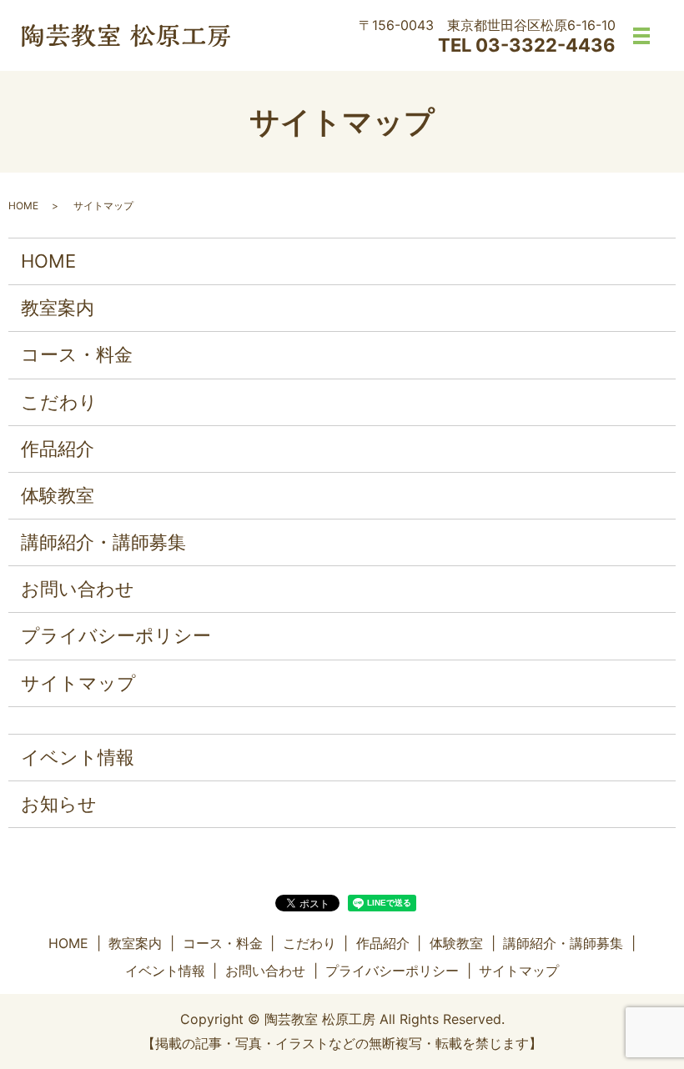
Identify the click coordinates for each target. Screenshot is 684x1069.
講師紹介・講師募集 (103, 542)
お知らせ (59, 804)
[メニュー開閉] (641, 36)
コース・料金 (77, 354)
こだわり (59, 402)
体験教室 (57, 495)
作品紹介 (57, 448)
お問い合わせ (77, 589)
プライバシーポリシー (116, 635)
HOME (23, 205)
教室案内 (57, 308)
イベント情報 (77, 757)
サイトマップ (78, 683)
